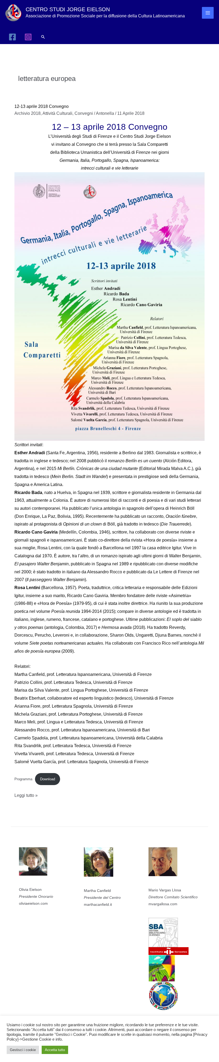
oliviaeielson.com (33, 903)
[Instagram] (28, 37)
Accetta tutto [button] (55, 1050)
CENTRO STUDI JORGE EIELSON (68, 9)
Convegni (84, 113)
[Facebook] (12, 37)
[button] (43, 36)
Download (47, 779)
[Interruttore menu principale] (208, 13)
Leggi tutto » (26, 796)
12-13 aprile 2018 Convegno (41, 106)
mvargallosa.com (162, 904)
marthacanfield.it (98, 904)
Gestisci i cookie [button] (23, 1050)
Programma (23, 779)
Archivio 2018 (27, 113)
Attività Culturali (57, 113)
